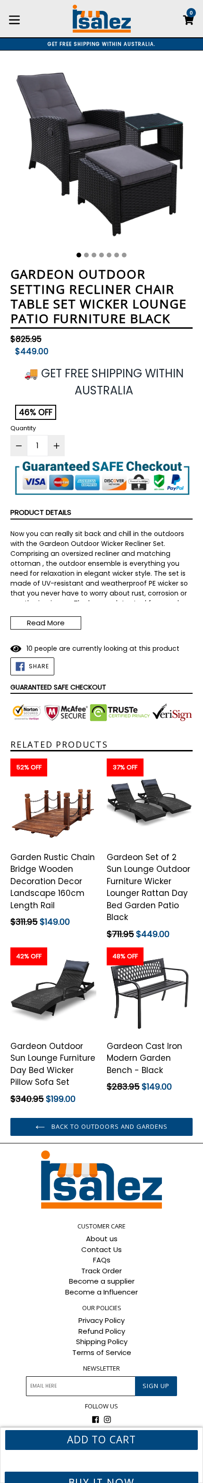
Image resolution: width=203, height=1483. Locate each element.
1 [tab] (78, 255)
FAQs (101, 1260)
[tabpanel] (101, 154)
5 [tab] (109, 255)
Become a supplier (102, 1281)
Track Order (101, 1271)
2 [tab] (86, 255)
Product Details (40, 512)
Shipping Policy (101, 1342)
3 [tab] (94, 255)
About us (102, 1239)
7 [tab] (124, 255)
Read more (46, 623)
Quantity (23, 428)
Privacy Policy (101, 1320)
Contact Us (101, 1249)
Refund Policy (101, 1331)
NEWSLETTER (101, 1368)
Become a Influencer (101, 1292)
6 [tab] (116, 255)
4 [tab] (101, 255)
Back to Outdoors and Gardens (109, 1126)
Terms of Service (101, 1352)
